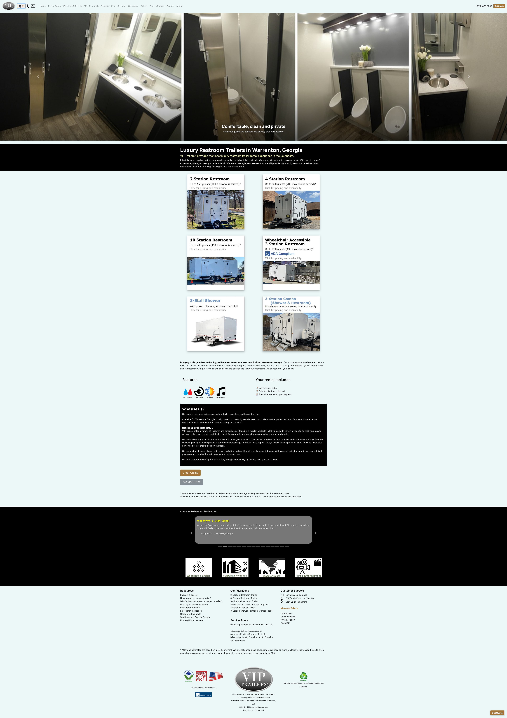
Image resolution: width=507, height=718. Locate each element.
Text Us (310, 601)
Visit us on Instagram (295, 605)
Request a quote (188, 598)
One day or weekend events (194, 607)
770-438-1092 (191, 482)
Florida (243, 637)
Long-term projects (190, 610)
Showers (122, 6)
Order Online (190, 472)
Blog (152, 6)
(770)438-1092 (292, 601)
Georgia (252, 637)
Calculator (133, 6)
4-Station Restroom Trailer (243, 601)
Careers (170, 6)
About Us (285, 626)
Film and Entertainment (191, 623)
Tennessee (240, 643)
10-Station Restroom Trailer (244, 604)
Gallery (144, 6)
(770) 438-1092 (484, 6)
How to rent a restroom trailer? (195, 601)
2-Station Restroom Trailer (243, 598)
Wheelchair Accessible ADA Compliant (249, 607)
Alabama (234, 637)
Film (113, 6)
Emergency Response (191, 613)
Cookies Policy (288, 619)
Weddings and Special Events (195, 620)
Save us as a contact (295, 598)
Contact (160, 6)
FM (85, 6)
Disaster (105, 6)
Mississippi (235, 640)
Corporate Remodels (190, 617)
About (179, 6)
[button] (38, 77)
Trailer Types (54, 6)
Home (43, 6)
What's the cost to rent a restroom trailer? (201, 604)
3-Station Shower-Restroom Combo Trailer (251, 613)
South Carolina (265, 640)
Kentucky (261, 637)
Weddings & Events (72, 6)
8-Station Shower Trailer (242, 610)
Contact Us (286, 616)
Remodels (94, 6)
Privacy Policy (288, 623)
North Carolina (249, 640)
